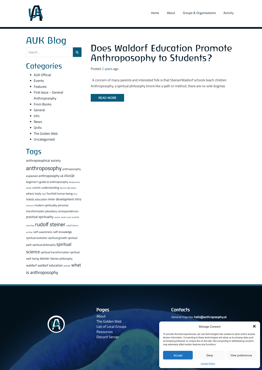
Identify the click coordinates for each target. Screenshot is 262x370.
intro (78, 199)
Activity (228, 12)
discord (63, 187)
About (171, 12)
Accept (178, 355)
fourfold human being (60, 193)
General (39, 110)
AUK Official (42, 74)
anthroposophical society (43, 160)
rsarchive (30, 225)
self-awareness (42, 232)
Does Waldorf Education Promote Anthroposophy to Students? (161, 53)
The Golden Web (46, 133)
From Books (42, 104)
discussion (71, 187)
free (75, 193)
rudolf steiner (50, 224)
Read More (107, 98)
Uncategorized (44, 139)
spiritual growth (57, 238)
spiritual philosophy (44, 245)
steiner (44, 258)
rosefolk (75, 217)
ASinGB (69, 175)
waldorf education (50, 265)
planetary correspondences (61, 211)
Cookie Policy (208, 363)
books (28, 187)
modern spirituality (45, 205)
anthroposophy (44, 168)
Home (155, 12)
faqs (44, 193)
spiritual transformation (55, 252)
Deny (209, 355)
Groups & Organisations (199, 12)
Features (40, 86)
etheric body (33, 193)
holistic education (36, 199)
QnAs (38, 127)
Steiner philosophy (61, 258)
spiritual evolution (36, 238)
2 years (107, 68)
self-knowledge (62, 232)
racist (63, 217)
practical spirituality (39, 216)
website (67, 265)
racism (57, 217)
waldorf (31, 265)
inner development (61, 199)
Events (39, 80)
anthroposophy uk (51, 175)
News (38, 121)
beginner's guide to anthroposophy (47, 182)
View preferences (241, 355)
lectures (30, 205)
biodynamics (74, 182)
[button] (254, 326)
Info (37, 115)
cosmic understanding (45, 187)
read (69, 217)
